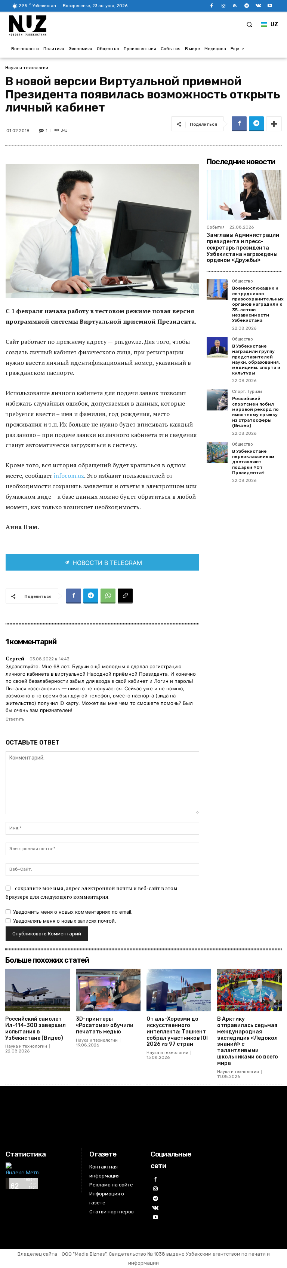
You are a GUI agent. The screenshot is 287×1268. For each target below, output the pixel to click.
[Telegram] (246, 6)
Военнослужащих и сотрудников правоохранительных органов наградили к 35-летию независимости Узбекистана (258, 304)
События (216, 227)
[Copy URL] (125, 596)
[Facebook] (211, 6)
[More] (274, 123)
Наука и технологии (26, 67)
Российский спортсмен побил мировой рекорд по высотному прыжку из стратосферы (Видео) (255, 412)
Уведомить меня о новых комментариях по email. (73, 912)
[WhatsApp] (108, 596)
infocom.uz (69, 475)
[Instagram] (223, 6)
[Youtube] (270, 6)
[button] (249, 24)
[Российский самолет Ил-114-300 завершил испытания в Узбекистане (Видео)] (37, 990)
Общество (242, 281)
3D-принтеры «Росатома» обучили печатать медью (104, 1025)
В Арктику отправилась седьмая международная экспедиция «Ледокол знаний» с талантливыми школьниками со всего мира (247, 1041)
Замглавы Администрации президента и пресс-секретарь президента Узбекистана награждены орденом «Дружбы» (243, 247)
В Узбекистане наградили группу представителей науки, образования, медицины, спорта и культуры (256, 359)
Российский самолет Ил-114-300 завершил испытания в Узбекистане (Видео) (35, 1028)
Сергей (15, 658)
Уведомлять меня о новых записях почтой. (64, 921)
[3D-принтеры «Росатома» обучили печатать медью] (108, 990)
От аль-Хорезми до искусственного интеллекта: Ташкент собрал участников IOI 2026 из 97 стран (177, 1031)
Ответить (15, 719)
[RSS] (235, 6)
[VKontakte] (258, 6)
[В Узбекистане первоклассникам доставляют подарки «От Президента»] (217, 452)
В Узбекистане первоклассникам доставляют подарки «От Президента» (253, 462)
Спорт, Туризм (247, 391)
